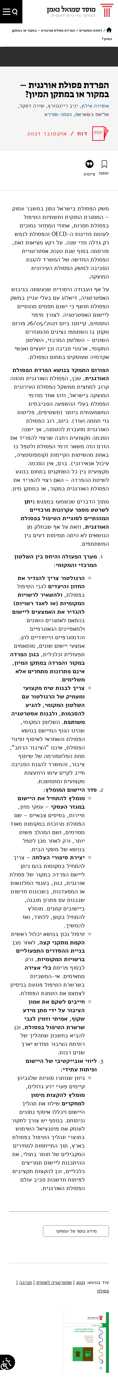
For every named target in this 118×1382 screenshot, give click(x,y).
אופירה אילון (95, 105)
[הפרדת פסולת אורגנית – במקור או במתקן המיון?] (100, 133)
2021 (79, 1282)
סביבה (24, 1282)
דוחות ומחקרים (90, 30)
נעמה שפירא (58, 114)
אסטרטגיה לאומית (52, 1282)
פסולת (103, 1291)
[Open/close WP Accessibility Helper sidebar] (4, 1365)
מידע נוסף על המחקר (76, 1231)
